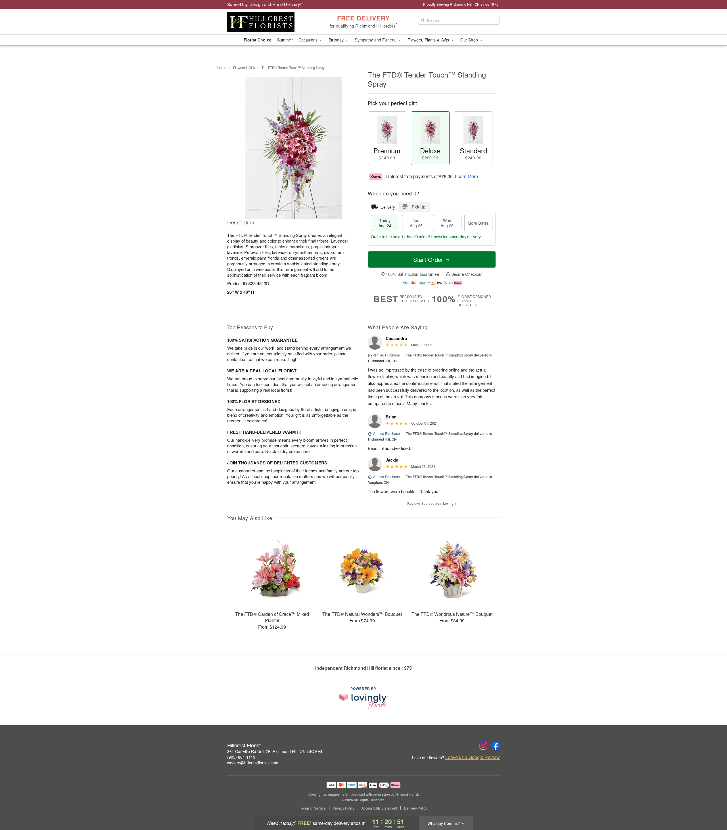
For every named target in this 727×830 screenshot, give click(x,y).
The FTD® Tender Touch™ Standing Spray (439, 355)
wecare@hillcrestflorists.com (252, 763)
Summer (285, 40)
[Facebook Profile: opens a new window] (496, 746)
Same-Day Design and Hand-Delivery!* (265, 4)
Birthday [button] (337, 40)
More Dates (478, 223)
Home (221, 67)
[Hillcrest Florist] (268, 22)
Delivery (388, 207)
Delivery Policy (415, 808)
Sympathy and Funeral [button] (376, 40)
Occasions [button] (308, 40)
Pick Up (418, 207)
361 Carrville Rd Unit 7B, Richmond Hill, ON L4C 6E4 (274, 751)
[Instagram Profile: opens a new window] (483, 746)
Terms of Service (313, 808)
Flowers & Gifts (244, 67)
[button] (712, 806)
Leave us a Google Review (472, 757)
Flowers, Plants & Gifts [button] (429, 40)
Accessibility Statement (379, 808)
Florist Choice (257, 40)
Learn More (466, 176)
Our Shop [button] (469, 40)
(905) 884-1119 (241, 757)
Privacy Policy (343, 808)
